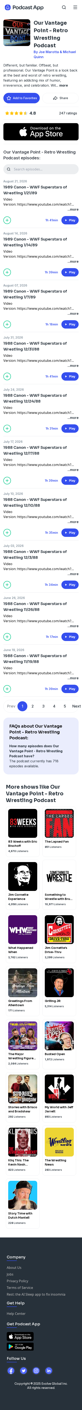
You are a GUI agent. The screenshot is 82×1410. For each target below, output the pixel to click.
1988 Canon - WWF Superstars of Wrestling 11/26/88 (35, 606)
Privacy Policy (17, 1281)
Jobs (10, 1274)
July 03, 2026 (13, 546)
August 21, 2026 (15, 181)
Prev (11, 706)
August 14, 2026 (15, 233)
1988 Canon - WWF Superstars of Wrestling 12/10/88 (35, 502)
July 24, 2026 (13, 389)
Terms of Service (20, 1287)
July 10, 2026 (13, 493)
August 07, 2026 (15, 285)
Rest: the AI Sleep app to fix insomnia (36, 1294)
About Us (14, 1267)
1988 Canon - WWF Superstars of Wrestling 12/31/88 (35, 346)
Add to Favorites (25, 98)
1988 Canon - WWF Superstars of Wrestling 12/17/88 (35, 450)
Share (64, 98)
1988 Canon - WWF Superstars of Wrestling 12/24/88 (35, 398)
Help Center (16, 1313)
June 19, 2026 (13, 650)
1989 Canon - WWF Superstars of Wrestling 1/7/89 (35, 294)
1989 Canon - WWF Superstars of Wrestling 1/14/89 (35, 242)
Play (72, 220)
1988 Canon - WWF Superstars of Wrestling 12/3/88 (35, 554)
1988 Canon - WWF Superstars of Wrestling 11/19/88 (35, 659)
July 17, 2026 (12, 441)
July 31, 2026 (13, 337)
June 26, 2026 (14, 598)
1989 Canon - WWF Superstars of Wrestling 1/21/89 (35, 190)
